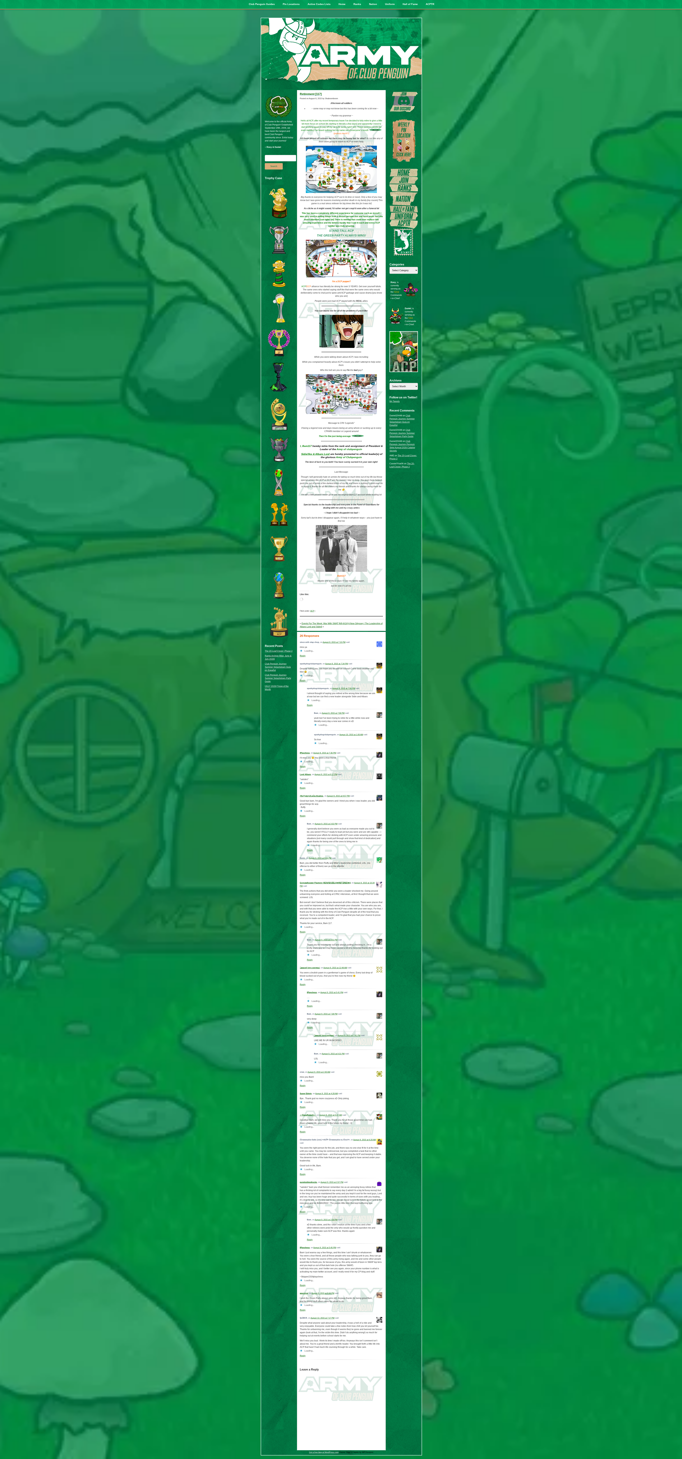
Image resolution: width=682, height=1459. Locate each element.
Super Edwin (306, 1093)
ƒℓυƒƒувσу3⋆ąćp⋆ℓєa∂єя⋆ (311, 796)
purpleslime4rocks (308, 1182)
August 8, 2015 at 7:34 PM (336, 664)
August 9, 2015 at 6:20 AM (364, 1140)
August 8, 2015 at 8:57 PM (338, 796)
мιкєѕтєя (304, 1293)
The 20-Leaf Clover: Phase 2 (279, 651)
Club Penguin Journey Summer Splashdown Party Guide (278, 678)
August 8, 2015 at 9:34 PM (320, 858)
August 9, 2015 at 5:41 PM (331, 992)
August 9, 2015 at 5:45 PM (324, 1247)
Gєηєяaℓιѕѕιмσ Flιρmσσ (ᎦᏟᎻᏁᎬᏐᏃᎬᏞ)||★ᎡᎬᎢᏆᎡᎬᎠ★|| (325, 883)
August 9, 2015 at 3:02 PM (326, 824)
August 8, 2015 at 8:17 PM (326, 774)
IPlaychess (305, 753)
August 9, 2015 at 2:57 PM (332, 1182)
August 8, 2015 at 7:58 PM (333, 713)
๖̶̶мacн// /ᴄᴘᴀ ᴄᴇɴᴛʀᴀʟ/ (310, 968)
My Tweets (394, 401)
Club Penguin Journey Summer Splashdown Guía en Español (278, 667)
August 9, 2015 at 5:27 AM (330, 1115)
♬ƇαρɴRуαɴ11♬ (308, 1115)
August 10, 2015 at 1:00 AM (351, 734)
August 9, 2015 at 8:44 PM (323, 1293)
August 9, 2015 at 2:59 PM (326, 1220)
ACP (312, 611)
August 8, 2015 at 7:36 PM (324, 753)
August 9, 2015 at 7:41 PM (349, 1035)
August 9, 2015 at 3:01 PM (326, 940)
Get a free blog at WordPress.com (324, 1452)
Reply (302, 656)
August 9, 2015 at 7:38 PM (326, 1014)
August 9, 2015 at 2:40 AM (319, 1072)
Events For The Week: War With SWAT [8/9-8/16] (325, 623)
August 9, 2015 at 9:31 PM (333, 1054)
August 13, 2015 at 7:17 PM (322, 1318)
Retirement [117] (311, 94)
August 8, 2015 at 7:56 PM (343, 688)
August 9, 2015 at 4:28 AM (326, 1093)
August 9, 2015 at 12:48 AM (335, 968)
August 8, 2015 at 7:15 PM (334, 642)
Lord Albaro (305, 774)
